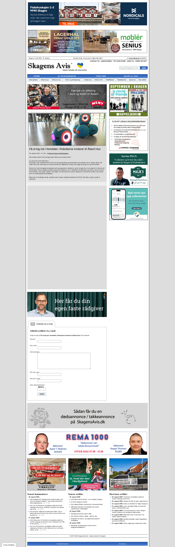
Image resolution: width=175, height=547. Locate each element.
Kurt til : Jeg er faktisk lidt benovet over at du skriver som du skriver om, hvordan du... (47, 513)
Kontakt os (95, 61)
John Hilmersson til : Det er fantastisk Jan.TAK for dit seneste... (47, 521)
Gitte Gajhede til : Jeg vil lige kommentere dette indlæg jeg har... (46, 501)
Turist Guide (101, 76)
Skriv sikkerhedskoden (37, 385)
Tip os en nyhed (119, 61)
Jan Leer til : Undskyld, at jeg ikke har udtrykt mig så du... (47, 507)
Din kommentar (34, 352)
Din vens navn (35, 372)
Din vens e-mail (35, 378)
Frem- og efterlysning (72, 80)
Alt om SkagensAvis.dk (67, 76)
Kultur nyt (88, 80)
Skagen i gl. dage (131, 76)
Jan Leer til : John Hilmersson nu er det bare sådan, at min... (46, 528)
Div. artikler (142, 80)
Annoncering (106, 61)
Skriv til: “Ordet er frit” (137, 61)
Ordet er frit (98, 80)
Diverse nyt (45, 80)
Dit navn (33, 339)
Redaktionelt (121, 80)
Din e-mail (33, 345)
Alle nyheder (33, 80)
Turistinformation (62, 544)
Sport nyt (132, 80)
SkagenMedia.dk (134, 58)
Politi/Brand (110, 80)
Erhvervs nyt (56, 80)
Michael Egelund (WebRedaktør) (58, 153)
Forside (36, 76)
